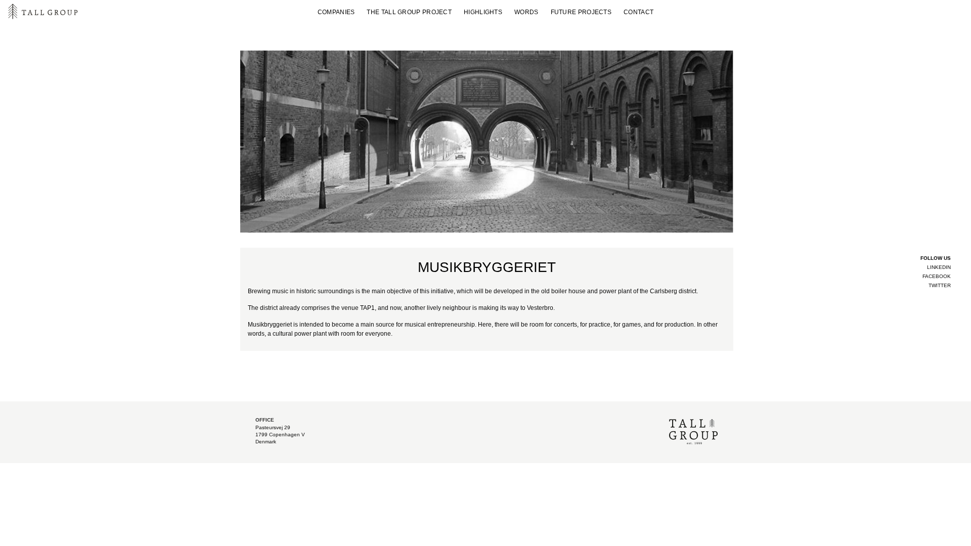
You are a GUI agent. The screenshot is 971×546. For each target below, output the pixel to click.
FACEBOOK (936, 276)
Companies (336, 12)
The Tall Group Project (409, 12)
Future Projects (581, 12)
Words (526, 12)
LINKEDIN (939, 267)
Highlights (483, 12)
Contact (638, 12)
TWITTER (940, 285)
